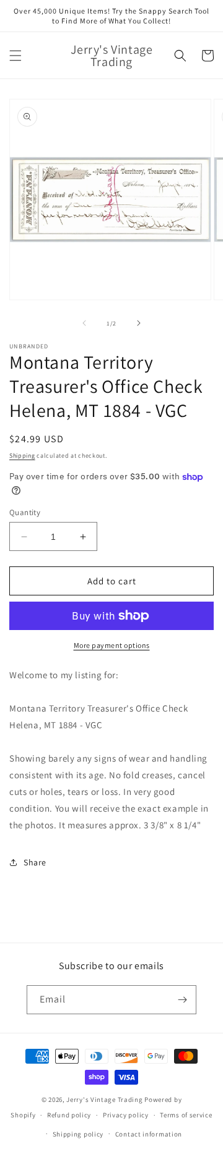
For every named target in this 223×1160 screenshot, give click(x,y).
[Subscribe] (182, 999)
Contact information (148, 1134)
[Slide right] (138, 323)
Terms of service (186, 1115)
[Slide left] (84, 323)
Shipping (22, 456)
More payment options (112, 645)
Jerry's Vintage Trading (104, 1099)
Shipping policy (78, 1134)
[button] (15, 55)
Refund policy (69, 1115)
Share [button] (35, 862)
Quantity (24, 512)
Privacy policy (126, 1115)
